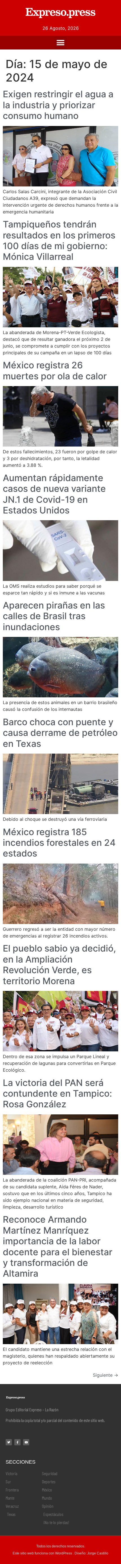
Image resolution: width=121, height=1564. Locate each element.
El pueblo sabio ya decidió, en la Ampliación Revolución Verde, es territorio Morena (59, 964)
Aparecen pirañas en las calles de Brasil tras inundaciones (54, 616)
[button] (60, 42)
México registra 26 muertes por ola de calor (55, 370)
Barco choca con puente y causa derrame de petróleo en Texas (60, 732)
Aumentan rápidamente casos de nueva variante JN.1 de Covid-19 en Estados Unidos (54, 494)
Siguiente (105, 1375)
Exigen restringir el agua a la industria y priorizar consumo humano (58, 105)
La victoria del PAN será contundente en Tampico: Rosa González (57, 1093)
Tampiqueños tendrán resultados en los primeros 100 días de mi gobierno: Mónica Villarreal (59, 240)
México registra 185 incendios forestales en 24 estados (59, 842)
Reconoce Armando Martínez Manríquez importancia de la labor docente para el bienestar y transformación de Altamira (57, 1246)
